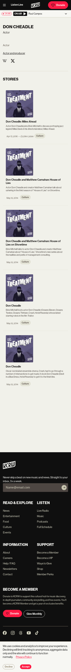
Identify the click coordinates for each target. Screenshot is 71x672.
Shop (40, 568)
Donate (60, 5)
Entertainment (11, 516)
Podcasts (42, 521)
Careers (7, 557)
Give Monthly (34, 613)
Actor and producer (14, 53)
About (6, 552)
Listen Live (17, 4)
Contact (8, 574)
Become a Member (48, 552)
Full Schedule (44, 527)
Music (40, 516)
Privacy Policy (24, 656)
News (6, 510)
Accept (25, 666)
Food (6, 521)
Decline (9, 666)
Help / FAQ (9, 563)
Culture (7, 527)
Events (7, 532)
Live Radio (43, 510)
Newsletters (10, 568)
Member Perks (45, 574)
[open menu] (5, 5)
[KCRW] (9, 468)
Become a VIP (45, 557)
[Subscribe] (64, 487)
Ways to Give (44, 563)
